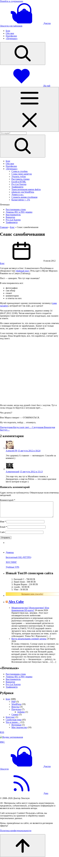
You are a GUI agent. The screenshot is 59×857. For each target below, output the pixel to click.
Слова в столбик (19, 171)
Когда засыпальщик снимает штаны (28, 638)
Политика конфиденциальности (15, 830)
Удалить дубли (18, 176)
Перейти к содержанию (11, 1)
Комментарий (7, 500)
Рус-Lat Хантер (18, 184)
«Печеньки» (12, 38)
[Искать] (22, 146)
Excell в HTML (18, 181)
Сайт (2, 532)
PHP (13, 701)
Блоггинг (10, 717)
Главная (4, 227)
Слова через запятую (21, 174)
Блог (8, 31)
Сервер (14, 714)
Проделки (16, 709)
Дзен (46, 793)
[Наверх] (22, 845)
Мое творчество (19, 727)
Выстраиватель (13, 214)
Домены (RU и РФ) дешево (19, 212)
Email (3, 527)
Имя (3, 521)
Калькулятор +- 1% (20, 199)
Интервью (16, 725)
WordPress (16, 704)
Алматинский (12, 471)
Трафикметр (17, 187)
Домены (10, 552)
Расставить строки (20, 179)
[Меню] (29, 109)
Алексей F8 (11, 450)
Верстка (15, 707)
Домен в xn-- (17, 194)
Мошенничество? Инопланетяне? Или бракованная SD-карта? (30, 609)
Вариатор (10, 217)
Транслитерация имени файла (26, 189)
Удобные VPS (12, 567)
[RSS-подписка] (21, 793)
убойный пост (22, 271)
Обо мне (10, 33)
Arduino (21, 712)
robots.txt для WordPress (22, 192)
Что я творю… (13, 722)
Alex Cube (16, 601)
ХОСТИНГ (11, 562)
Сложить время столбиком (24, 197)
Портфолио (11, 36)
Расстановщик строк (16, 209)
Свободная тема (13, 719)
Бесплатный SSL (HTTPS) (18, 557)
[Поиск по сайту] (22, 53)
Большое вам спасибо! (32, 594)
